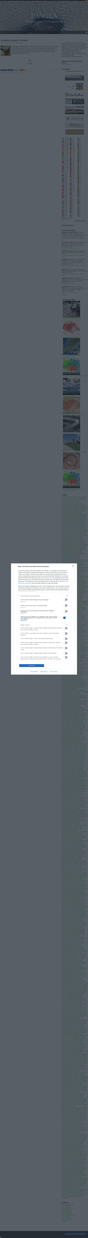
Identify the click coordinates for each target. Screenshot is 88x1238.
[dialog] (44, 619)
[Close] (73, 566)
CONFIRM (31, 665)
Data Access (44, 671)
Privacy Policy (53, 671)
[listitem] (44, 596)
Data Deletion (34, 671)
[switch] (65, 599)
